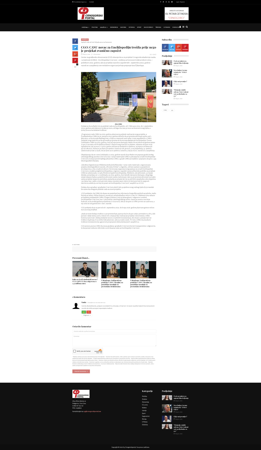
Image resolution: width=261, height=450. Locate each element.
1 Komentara (96, 54)
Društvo (103, 27)
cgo (172, 110)
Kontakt (91, 2)
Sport (139, 27)
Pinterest (185, 49)
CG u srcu (145, 405)
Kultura (123, 27)
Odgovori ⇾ (87, 315)
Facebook (165, 49)
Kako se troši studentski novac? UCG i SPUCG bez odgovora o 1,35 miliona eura (85, 281)
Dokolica (176, 27)
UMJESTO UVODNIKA (177, 14)
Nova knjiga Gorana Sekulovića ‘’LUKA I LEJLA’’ (180, 72)
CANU (165, 110)
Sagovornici (148, 27)
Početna (85, 27)
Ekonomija (114, 27)
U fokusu (167, 27)
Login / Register (180, 2)
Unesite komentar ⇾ (81, 371)
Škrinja (158, 27)
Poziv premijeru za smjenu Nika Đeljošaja (181, 62)
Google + (178, 49)
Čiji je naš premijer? (180, 81)
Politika (95, 27)
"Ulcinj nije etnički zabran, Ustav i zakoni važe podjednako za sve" (181, 93)
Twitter (172, 49)
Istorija (132, 27)
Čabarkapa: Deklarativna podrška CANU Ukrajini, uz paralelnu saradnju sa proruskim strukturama (112, 283)
